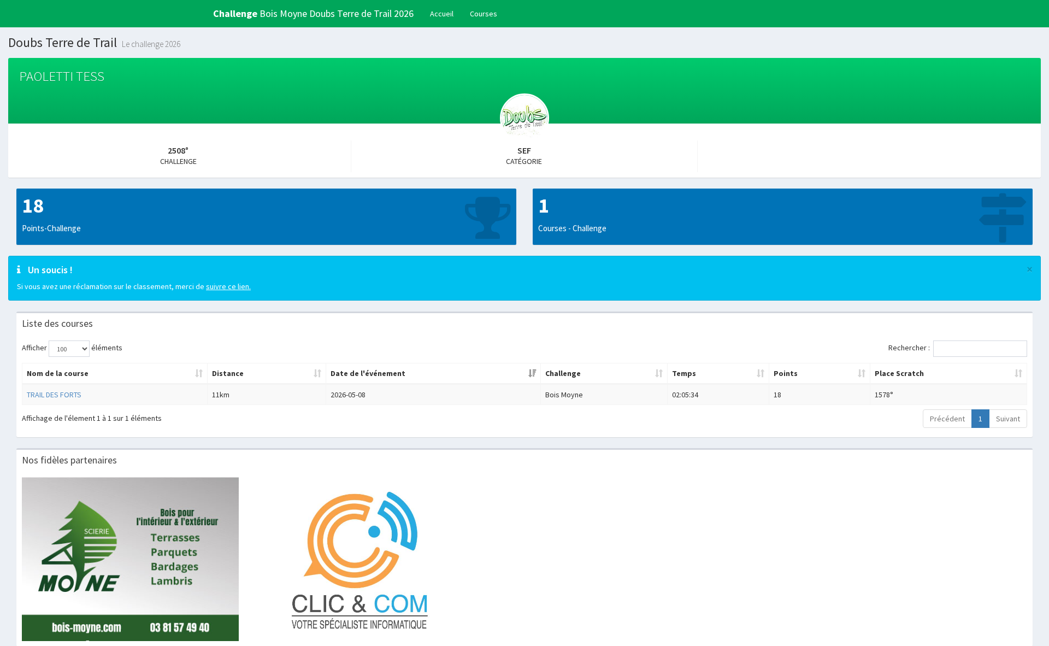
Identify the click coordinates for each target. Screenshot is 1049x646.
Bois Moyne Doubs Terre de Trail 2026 (313, 13)
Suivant (1008, 419)
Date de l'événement (368, 373)
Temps (684, 373)
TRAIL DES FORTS (54, 395)
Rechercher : (909, 348)
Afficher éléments (72, 348)
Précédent (947, 419)
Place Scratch (899, 373)
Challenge (563, 373)
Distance (228, 373)
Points (786, 373)
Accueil (441, 14)
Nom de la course (58, 373)
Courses (483, 14)
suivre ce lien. (228, 286)
